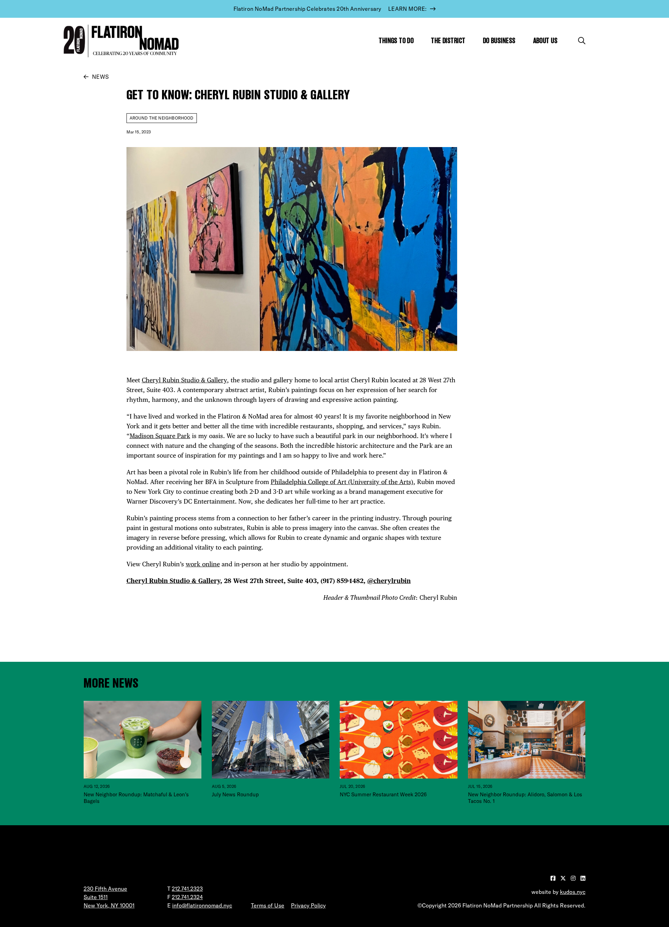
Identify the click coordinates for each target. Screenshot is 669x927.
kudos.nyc (572, 891)
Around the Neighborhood (162, 118)
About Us (545, 40)
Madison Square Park (160, 435)
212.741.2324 (187, 897)
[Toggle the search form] (581, 40)
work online (203, 564)
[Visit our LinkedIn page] (582, 878)
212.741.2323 (187, 888)
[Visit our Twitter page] (563, 878)
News (100, 76)
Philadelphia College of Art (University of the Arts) (342, 481)
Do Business (499, 40)
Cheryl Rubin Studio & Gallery (184, 380)
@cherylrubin (389, 580)
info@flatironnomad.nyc (202, 905)
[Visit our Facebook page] (554, 878)
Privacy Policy (308, 905)
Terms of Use (267, 905)
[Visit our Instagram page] (574, 878)
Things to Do (396, 40)
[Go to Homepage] (119, 41)
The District (448, 40)
